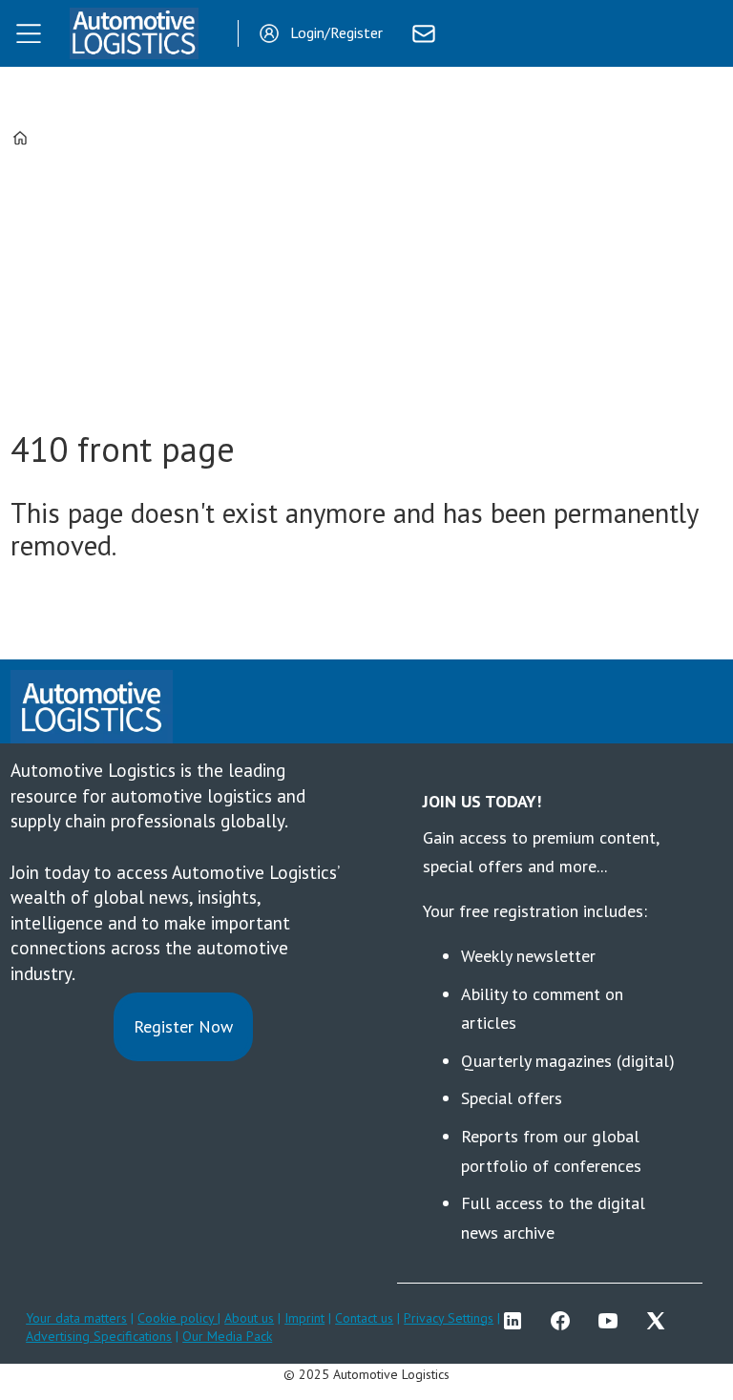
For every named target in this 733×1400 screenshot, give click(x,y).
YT (613, 1320)
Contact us (364, 1318)
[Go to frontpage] (133, 33)
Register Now (183, 1026)
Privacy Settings (448, 1318)
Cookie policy (177, 1318)
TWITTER (660, 1320)
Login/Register (336, 32)
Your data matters (76, 1318)
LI (517, 1320)
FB (565, 1320)
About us (249, 1318)
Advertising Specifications (99, 1336)
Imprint (304, 1318)
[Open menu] (28, 33)
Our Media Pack (227, 1336)
